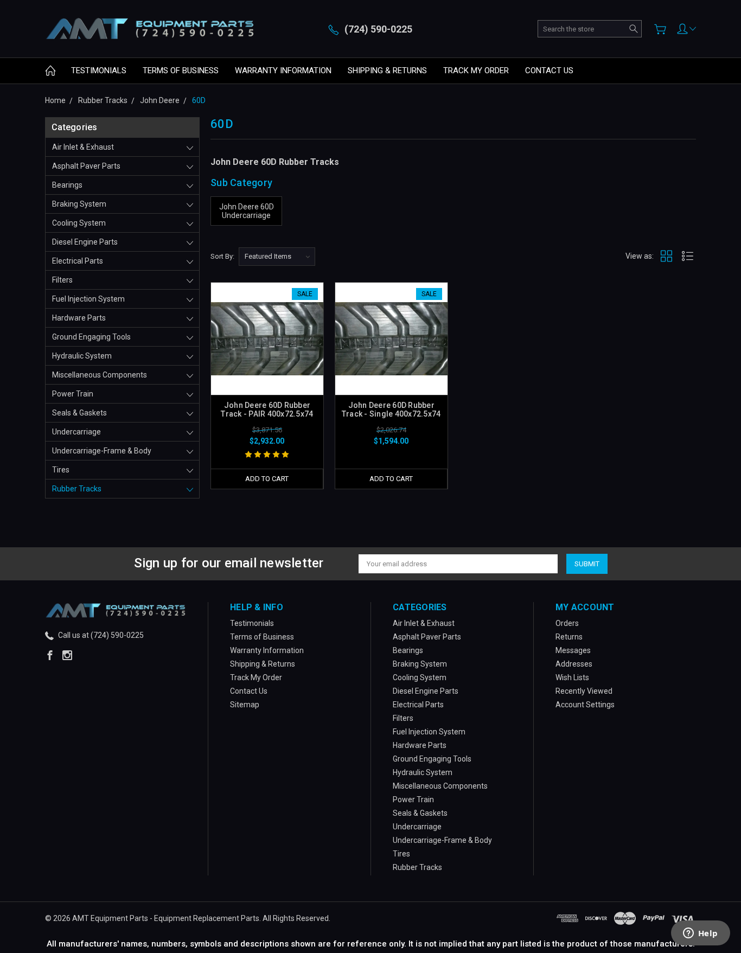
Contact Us (549, 70)
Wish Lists (572, 677)
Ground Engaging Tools (91, 336)
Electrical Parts (77, 261)
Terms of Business (181, 70)
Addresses (573, 664)
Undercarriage (76, 431)
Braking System (79, 204)
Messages (573, 650)
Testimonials (98, 70)
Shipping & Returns (387, 70)
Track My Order (476, 70)
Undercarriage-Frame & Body (101, 450)
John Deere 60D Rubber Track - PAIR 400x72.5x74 (267, 409)
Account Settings (585, 704)
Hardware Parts (79, 318)
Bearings (67, 185)
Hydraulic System (82, 355)
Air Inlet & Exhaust (83, 147)
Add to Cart (267, 479)
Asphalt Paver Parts (86, 166)
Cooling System (79, 223)
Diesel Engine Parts (85, 242)
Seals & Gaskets (79, 412)
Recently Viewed (583, 691)
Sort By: (222, 256)
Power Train (72, 393)
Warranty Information (283, 70)
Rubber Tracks (76, 488)
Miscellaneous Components (99, 374)
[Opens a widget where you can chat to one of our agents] (700, 934)
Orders (567, 623)
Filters (62, 280)
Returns (569, 636)
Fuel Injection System (88, 299)
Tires (60, 469)
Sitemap (244, 704)
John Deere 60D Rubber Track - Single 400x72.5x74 (391, 409)
